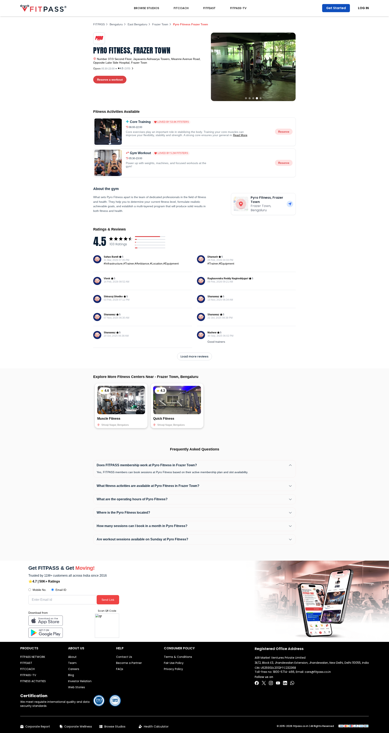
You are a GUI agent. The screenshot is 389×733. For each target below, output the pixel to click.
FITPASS (99, 24)
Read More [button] (240, 135)
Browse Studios (146, 8)
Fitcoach (181, 8)
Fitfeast (209, 8)
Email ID (61, 589)
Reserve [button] (283, 131)
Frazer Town (160, 24)
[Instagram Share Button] (271, 683)
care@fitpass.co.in (318, 672)
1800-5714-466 (283, 672)
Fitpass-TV (238, 8)
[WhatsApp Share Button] (292, 683)
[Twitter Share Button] (264, 683)
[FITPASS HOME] (43, 8)
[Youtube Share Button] (278, 683)
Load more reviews (194, 356)
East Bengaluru (137, 24)
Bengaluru (116, 24)
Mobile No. (39, 589)
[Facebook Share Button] (257, 683)
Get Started (336, 8)
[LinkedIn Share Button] (285, 683)
